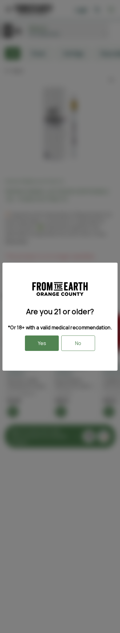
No (78, 343)
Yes (42, 343)
